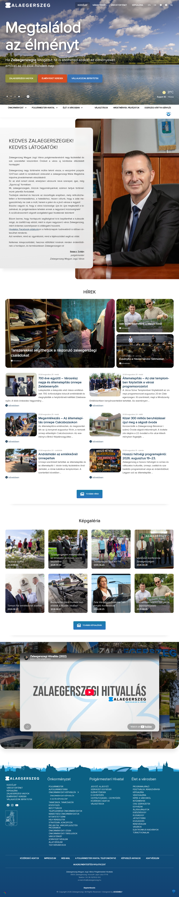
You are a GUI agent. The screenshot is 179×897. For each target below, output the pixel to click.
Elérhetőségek (98, 792)
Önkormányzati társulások (63, 834)
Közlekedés (138, 821)
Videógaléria (139, 795)
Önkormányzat (16, 108)
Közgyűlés (54, 805)
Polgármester (56, 787)
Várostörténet (119, 5)
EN (149, 5)
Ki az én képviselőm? (59, 799)
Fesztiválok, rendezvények (146, 789)
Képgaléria (137, 5)
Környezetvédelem (58, 839)
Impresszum (50, 858)
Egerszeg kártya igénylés (158, 108)
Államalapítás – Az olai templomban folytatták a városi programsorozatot (146, 382)
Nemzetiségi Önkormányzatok (64, 814)
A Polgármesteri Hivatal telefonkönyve (95, 858)
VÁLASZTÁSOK (101, 108)
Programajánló (141, 787)
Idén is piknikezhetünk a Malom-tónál (140, 323)
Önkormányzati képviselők (62, 792)
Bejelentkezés (89, 888)
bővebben (17, 361)
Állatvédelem (56, 842)
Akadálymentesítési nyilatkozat (89, 865)
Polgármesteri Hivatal (43, 108)
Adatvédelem (152, 858)
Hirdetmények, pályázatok (126, 108)
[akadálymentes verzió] (166, 5)
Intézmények (139, 801)
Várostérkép (99, 5)
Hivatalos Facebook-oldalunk (24, 229)
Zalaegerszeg (27, 5)
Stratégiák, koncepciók (61, 823)
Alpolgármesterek (58, 789)
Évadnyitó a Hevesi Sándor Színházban (141, 359)
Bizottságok (55, 808)
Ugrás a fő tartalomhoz (167, 1)
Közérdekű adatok (100, 801)
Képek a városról (142, 798)
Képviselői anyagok (131, 858)
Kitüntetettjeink (57, 817)
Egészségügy (139, 813)
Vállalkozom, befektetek (85, 76)
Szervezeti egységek (101, 789)
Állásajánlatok (141, 810)
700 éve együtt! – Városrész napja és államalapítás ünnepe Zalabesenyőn (60, 382)
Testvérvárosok (57, 845)
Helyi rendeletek (57, 820)
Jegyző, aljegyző (100, 787)
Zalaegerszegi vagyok (21, 76)
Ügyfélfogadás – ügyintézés (105, 798)
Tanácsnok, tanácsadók (61, 802)
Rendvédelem (139, 824)
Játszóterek (139, 818)
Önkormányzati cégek (60, 831)
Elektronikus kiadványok (146, 830)
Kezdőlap (82, 5)
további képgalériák (92, 625)
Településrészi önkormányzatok (65, 811)
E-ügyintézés (97, 795)
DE (155, 5)
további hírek (92, 494)
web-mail (65, 858)
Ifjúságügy (138, 815)
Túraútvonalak (141, 833)
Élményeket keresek (52, 76)
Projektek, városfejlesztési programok (63, 826)
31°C (170, 92)
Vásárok (137, 827)
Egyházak (138, 807)
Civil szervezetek (141, 804)
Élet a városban (71, 108)
